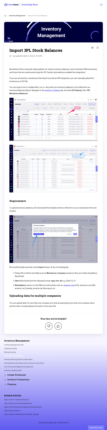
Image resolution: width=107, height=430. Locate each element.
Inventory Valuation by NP (13, 370)
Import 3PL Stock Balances (37, 16)
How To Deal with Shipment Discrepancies (18, 367)
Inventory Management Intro (14, 345)
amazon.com (69, 285)
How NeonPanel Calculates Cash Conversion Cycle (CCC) (24, 363)
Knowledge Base (30, 4)
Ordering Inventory (10, 348)
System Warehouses (16, 375)
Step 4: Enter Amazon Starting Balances (18, 403)
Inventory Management (17, 16)
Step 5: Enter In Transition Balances (16, 400)
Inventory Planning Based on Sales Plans (18, 359)
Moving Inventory (10, 352)
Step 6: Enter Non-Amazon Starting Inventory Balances (23, 407)
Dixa (66, 423)
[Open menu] (101, 5)
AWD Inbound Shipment (12, 411)
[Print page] (92, 48)
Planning (11, 384)
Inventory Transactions (18, 379)
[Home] (11, 4)
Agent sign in (53, 423)
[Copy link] (98, 48)
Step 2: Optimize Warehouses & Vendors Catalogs (21, 414)
